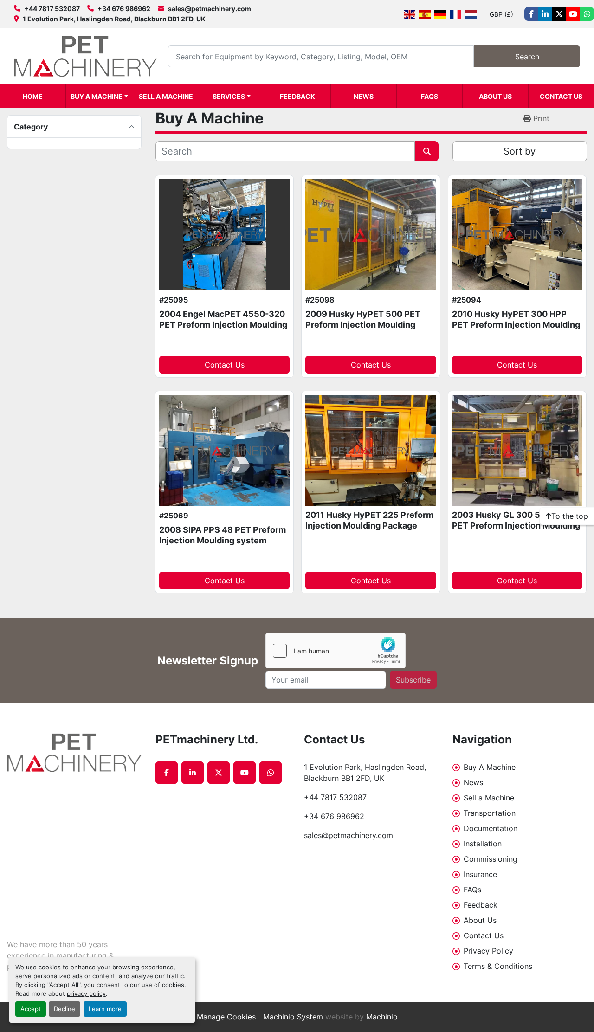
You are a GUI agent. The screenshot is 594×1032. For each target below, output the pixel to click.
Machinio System (293, 1016)
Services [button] (229, 96)
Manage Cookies (226, 1016)
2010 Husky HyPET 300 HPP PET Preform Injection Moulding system (516, 324)
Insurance (480, 874)
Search (527, 56)
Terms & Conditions (498, 966)
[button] (99, 96)
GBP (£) (501, 14)
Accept (30, 1009)
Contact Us (561, 96)
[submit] (427, 151)
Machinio (382, 1016)
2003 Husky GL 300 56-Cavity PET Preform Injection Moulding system (516, 525)
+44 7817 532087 (52, 9)
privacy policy (86, 993)
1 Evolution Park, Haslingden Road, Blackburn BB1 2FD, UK (114, 19)
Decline (64, 1009)
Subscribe (413, 679)
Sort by (520, 151)
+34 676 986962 (123, 9)
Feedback (297, 96)
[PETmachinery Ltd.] (74, 752)
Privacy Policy (488, 950)
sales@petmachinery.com (209, 9)
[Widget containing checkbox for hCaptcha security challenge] (335, 650)
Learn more (105, 1009)
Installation (483, 843)
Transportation (490, 813)
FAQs (429, 96)
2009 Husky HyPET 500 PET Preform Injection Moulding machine (362, 324)
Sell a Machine (166, 96)
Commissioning (490, 859)
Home (33, 96)
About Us (495, 96)
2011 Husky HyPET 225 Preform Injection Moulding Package (369, 520)
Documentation (490, 828)
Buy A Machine (97, 96)
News (364, 96)
